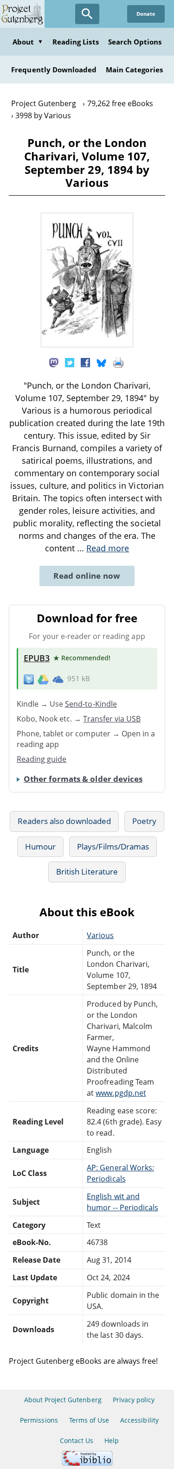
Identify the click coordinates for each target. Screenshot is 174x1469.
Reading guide (42, 759)
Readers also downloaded (64, 821)
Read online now (87, 575)
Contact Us (76, 1440)
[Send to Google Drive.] (43, 678)
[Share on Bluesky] (102, 362)
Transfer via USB (112, 719)
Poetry (144, 821)
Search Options (135, 41)
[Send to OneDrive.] (58, 679)
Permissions (39, 1420)
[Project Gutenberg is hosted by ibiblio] (87, 1463)
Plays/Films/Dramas (113, 846)
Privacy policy (134, 1399)
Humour (40, 846)
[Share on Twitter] (69, 362)
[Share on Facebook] (85, 362)
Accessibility (139, 1420)
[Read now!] (87, 344)
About (28, 41)
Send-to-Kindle (91, 704)
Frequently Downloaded (54, 69)
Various (100, 935)
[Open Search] (87, 14)
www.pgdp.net (121, 1093)
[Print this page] (118, 362)
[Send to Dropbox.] (29, 678)
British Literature (87, 871)
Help (111, 1440)
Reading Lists (75, 41)
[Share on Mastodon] (53, 362)
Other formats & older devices (83, 778)
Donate (145, 13)
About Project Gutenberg (63, 1399)
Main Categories (134, 69)
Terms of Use (89, 1420)
